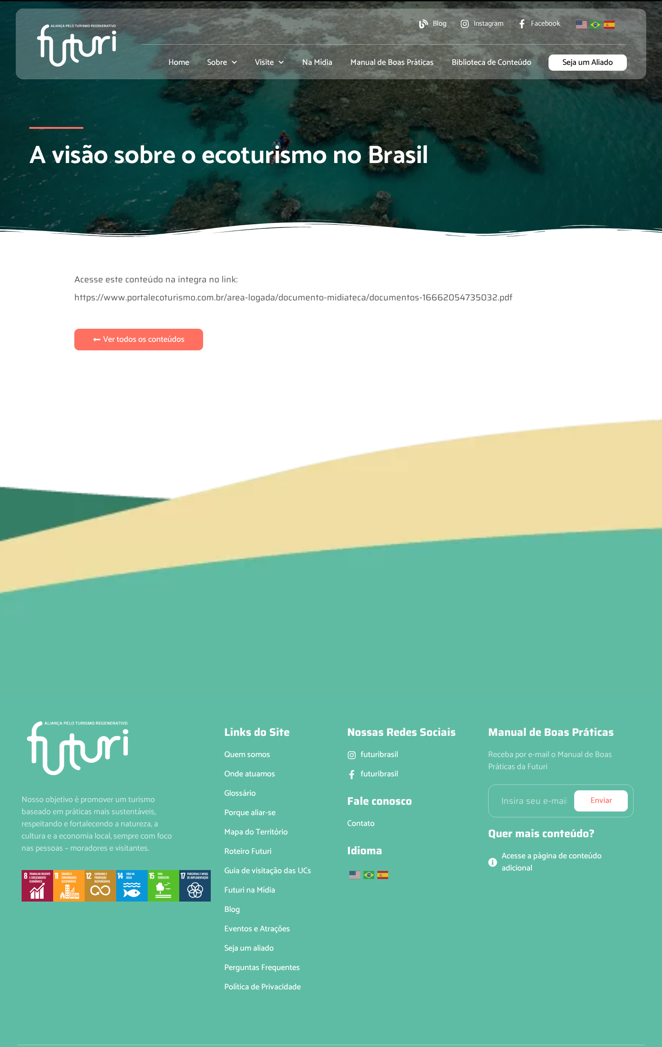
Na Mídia (317, 62)
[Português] (596, 24)
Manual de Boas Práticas (392, 62)
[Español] (610, 24)
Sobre (217, 62)
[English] (582, 24)
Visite (264, 62)
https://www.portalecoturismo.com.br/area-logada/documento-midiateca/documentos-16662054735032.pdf (293, 297)
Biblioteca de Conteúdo (491, 62)
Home (178, 62)
